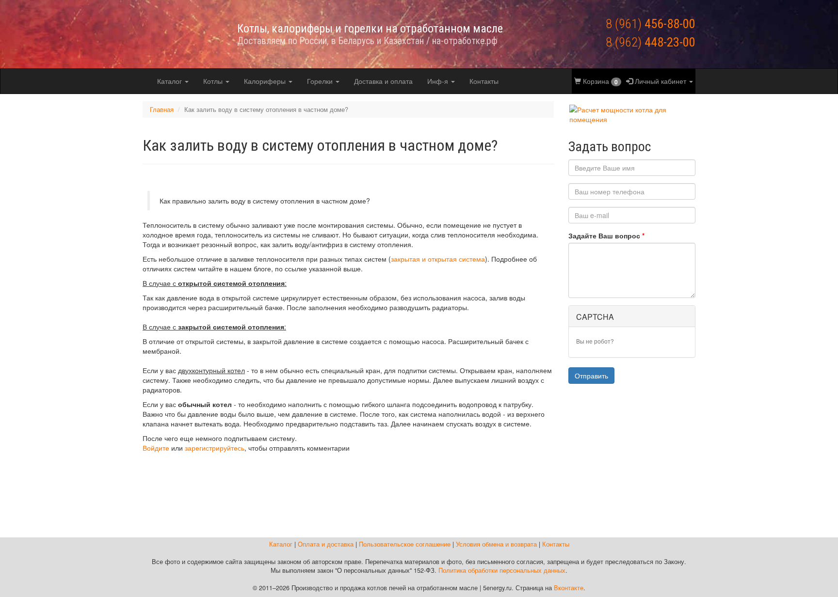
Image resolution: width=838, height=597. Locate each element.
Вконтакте (568, 587)
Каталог (170, 81)
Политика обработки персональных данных (501, 570)
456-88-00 (650, 23)
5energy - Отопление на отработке (179, 34)
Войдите (156, 448)
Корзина (599, 81)
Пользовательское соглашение (405, 544)
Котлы (214, 81)
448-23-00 (650, 41)
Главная (162, 109)
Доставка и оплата (383, 81)
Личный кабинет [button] (660, 81)
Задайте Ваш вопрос (606, 235)
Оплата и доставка (326, 544)
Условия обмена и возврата (496, 544)
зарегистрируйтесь (214, 448)
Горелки (321, 81)
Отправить (591, 375)
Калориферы (266, 81)
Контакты (484, 81)
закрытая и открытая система (438, 259)
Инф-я (438, 81)
